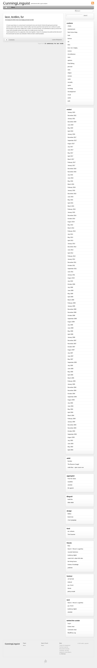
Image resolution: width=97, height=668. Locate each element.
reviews (70, 76)
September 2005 (72, 362)
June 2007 (70, 356)
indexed (70, 582)
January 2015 (71, 212)
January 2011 (71, 275)
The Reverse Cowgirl (73, 464)
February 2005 (71, 381)
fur (55, 43)
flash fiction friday (72, 32)
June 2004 (70, 406)
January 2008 (71, 337)
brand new (70, 517)
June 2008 (70, 328)
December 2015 (72, 193)
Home (6, 7)
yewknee (70, 567)
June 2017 (70, 150)
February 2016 (71, 187)
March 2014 (71, 228)
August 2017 (71, 143)
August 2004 (71, 400)
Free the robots (72, 478)
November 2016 (72, 171)
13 (45, 43)
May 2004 (70, 409)
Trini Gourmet (71, 534)
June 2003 (70, 443)
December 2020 (72, 121)
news (69, 57)
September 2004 (72, 396)
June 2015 (70, 196)
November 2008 (72, 312)
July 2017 (70, 146)
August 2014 (71, 221)
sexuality (70, 82)
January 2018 (71, 134)
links (69, 44)
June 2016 (70, 178)
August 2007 (71, 350)
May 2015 (70, 200)
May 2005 (70, 371)
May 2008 (70, 331)
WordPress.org (72, 633)
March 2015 (71, 206)
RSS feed (63, 653)
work (69, 101)
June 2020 (70, 125)
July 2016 (70, 175)
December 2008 (72, 309)
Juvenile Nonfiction (73, 552)
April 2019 (70, 131)
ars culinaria (71, 531)
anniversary (50, 43)
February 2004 (71, 418)
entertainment (71, 29)
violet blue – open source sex (76, 467)
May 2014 (70, 225)
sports (69, 85)
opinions (70, 60)
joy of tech (70, 585)
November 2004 (72, 390)
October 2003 (71, 431)
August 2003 (71, 437)
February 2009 (71, 303)
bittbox (69, 513)
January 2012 (71, 259)
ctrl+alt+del (71, 579)
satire (69, 79)
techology (70, 88)
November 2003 (72, 428)
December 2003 (72, 425)
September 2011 (72, 268)
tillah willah (71, 502)
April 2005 (70, 375)
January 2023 (71, 112)
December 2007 (72, 340)
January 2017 (71, 165)
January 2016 (71, 190)
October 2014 (71, 218)
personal (27, 19)
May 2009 (70, 293)
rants (69, 69)
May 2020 (70, 128)
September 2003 (72, 434)
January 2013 (71, 243)
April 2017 (70, 156)
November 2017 (72, 137)
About (13, 7)
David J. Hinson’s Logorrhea (75, 549)
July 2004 (70, 403)
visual (69, 94)
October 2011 (71, 265)
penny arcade (71, 591)
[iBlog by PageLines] (45, 661)
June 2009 (70, 290)
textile (61, 43)
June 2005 (70, 368)
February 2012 (71, 256)
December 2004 (72, 387)
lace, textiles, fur (14, 16)
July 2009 (70, 287)
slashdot (70, 485)
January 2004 (71, 421)
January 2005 (71, 384)
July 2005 (70, 365)
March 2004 (71, 415)
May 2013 (70, 237)
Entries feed (71, 626)
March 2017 (71, 159)
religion (70, 73)
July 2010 (70, 281)
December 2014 (72, 215)
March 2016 (71, 184)
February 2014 (71, 231)
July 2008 (70, 325)
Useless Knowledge (73, 564)
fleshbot (70, 461)
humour (70, 38)
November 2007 (72, 343)
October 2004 (71, 393)
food (69, 35)
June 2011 (70, 271)
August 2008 (71, 321)
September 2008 (72, 318)
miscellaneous (71, 54)
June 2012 (70, 250)
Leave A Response (57, 39)
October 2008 (71, 315)
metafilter (70, 481)
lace (58, 43)
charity (69, 26)
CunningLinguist (16, 3)
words (69, 98)
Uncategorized (71, 91)
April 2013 (70, 240)
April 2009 (70, 296)
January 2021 (71, 118)
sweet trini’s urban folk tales (75, 558)
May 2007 (70, 359)
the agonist (71, 488)
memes (70, 51)
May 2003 (70, 446)
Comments (11, 40)
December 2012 (72, 246)
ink (68, 41)
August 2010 (71, 278)
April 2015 (70, 203)
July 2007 (70, 353)
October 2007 (71, 346)
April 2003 (70, 450)
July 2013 (70, 234)
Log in (69, 623)
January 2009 (71, 306)
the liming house (72, 561)
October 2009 (71, 284)
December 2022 (72, 115)
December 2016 (72, 168)
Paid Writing (71, 63)
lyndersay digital (72, 555)
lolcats (69, 588)
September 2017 (72, 140)
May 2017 (70, 153)
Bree (69, 546)
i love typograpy (72, 520)
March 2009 (71, 300)
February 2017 (71, 162)
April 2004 (70, 412)
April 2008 (70, 334)
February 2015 (71, 209)
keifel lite (70, 499)
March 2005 (71, 378)
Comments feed (72, 629)
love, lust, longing (21, 19)
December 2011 (72, 262)
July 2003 (70, 440)
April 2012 (70, 253)
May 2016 (70, 181)
